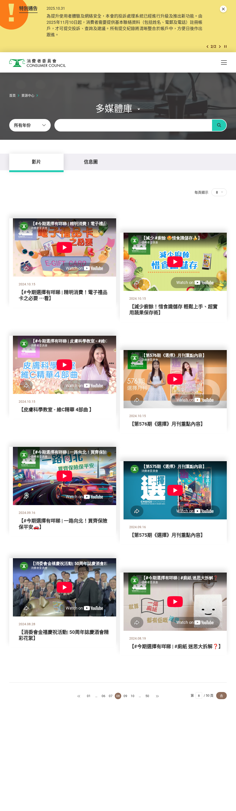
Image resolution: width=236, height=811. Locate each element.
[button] (207, 46)
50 (147, 696)
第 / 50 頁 (202, 695)
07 (110, 696)
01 (89, 696)
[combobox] (30, 125)
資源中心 (27, 95)
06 (103, 696)
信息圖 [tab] (91, 162)
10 (132, 696)
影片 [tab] (36, 162)
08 (118, 696)
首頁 (12, 95)
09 (125, 696)
